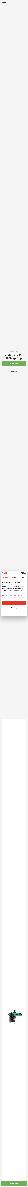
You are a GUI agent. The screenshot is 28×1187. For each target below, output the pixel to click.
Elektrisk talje (14, 351)
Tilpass (13, 608)
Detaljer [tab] (14, 577)
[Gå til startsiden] (5, 2)
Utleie (7, 6)
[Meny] (25, 2)
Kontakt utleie (14, 363)
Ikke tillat (14, 612)
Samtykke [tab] (5, 577)
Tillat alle (14, 603)
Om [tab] (23, 577)
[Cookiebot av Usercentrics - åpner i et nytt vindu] (20, 573)
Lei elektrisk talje (21, 6)
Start (3, 6)
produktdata (13, 371)
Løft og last (13, 6)
